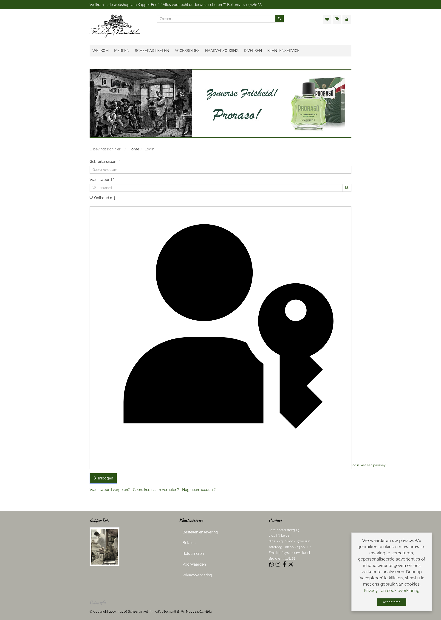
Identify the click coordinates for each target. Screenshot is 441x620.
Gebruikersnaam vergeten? (156, 490)
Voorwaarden (194, 564)
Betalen (189, 543)
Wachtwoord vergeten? (110, 490)
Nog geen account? (199, 490)
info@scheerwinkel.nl (294, 553)
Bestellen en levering (200, 532)
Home (134, 149)
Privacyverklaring (197, 575)
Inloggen (105, 478)
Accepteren (391, 602)
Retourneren (193, 553)
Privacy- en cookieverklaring (391, 590)
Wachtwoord (102, 180)
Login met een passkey (350, 465)
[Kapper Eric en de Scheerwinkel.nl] (104, 546)
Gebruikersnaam (105, 161)
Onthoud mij (104, 198)
